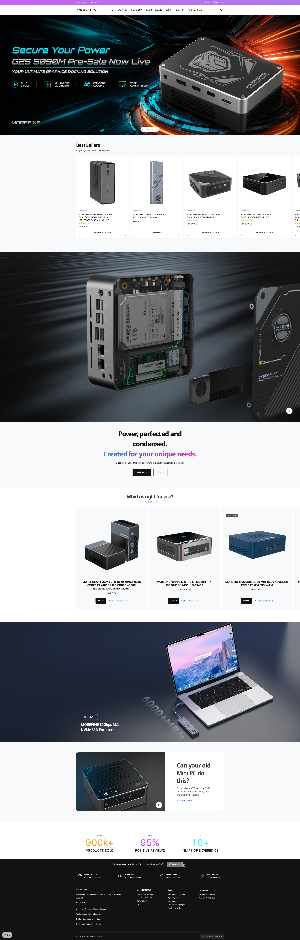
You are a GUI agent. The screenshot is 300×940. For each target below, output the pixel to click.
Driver (98, 924)
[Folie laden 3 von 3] (152, 129)
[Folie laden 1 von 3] (147, 129)
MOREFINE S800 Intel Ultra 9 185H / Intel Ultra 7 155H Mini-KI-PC (203, 215)
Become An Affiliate (207, 894)
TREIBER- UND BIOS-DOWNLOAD (145, 899)
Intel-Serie (122, 10)
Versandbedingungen (176, 894)
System (100, 919)
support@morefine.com (91, 914)
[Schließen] (297, 861)
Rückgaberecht (174, 901)
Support (179, 10)
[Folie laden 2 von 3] (150, 129)
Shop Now (88, 717)
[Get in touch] (215, 10)
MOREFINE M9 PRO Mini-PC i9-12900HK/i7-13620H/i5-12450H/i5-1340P (184, 583)
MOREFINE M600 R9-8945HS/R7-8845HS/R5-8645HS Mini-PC (257, 215)
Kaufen (101, 601)
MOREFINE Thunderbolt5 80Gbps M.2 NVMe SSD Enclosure (149, 215)
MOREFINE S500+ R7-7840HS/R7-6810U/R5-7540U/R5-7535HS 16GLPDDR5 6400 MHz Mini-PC (95, 217)
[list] (150, 843)
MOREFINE (85, 936)
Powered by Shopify (96, 936)
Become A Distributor (207, 898)
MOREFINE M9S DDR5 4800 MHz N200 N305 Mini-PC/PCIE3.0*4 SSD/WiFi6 (257, 583)
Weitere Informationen (117, 601)
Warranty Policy (174, 898)
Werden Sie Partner (145, 894)
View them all (149, 502)
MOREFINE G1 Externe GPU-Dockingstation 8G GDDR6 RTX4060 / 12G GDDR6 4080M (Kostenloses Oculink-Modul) (111, 585)
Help (209, 2)
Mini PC (140, 472)
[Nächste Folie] (157, 129)
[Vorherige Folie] (143, 129)
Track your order (174, 908)
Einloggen (220, 2)
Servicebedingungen (176, 905)
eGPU (160, 472)
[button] (123, 10)
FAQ (138, 904)
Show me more (183, 800)
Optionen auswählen (103, 233)
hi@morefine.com (99, 909)
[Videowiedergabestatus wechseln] (289, 411)
